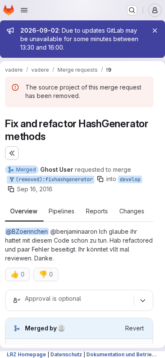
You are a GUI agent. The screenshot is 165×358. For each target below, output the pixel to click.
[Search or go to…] (132, 10)
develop (130, 179)
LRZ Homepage (26, 354)
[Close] (155, 30)
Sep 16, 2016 (34, 189)
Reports (97, 211)
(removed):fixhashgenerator (53, 179)
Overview (23, 211)
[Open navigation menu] (24, 10)
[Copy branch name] (100, 179)
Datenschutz (66, 354)
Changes (131, 211)
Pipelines (61, 211)
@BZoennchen (27, 231)
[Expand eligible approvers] (143, 300)
